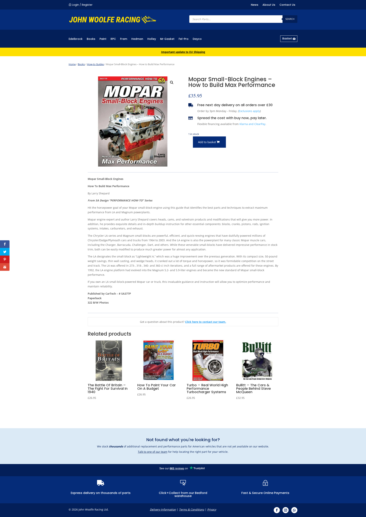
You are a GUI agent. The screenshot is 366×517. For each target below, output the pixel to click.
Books (91, 39)
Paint (103, 39)
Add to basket (207, 142)
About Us (268, 5)
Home (72, 64)
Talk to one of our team (152, 452)
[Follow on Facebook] (277, 510)
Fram (123, 39)
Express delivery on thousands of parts (101, 493)
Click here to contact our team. (205, 322)
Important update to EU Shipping (183, 52)
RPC (113, 39)
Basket (287, 38)
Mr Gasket (167, 39)
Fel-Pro (184, 39)
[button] (171, 82)
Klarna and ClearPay (252, 124)
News (254, 5)
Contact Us (287, 5)
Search (290, 19)
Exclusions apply (249, 111)
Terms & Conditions (191, 509)
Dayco (197, 39)
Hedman (137, 39)
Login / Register (82, 5)
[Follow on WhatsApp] (294, 510)
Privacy (211, 509)
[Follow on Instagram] (286, 510)
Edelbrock (76, 39)
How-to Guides (95, 64)
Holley (151, 39)
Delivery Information (163, 509)
